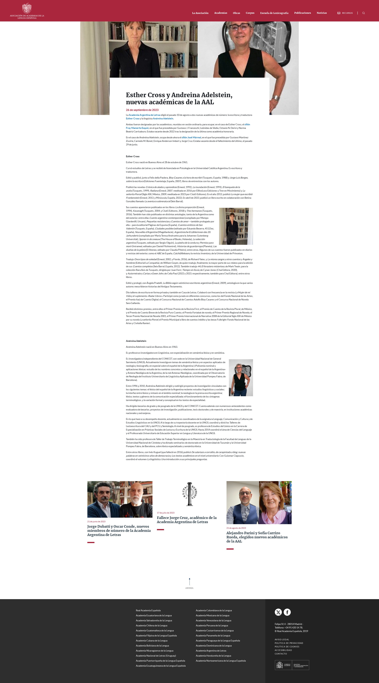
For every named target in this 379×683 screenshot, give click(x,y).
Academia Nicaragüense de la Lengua (154, 650)
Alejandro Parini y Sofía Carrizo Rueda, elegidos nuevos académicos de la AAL (257, 537)
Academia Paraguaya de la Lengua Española (218, 640)
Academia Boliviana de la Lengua (152, 645)
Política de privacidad (289, 643)
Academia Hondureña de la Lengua (213, 655)
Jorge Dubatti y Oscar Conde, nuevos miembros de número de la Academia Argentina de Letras (119, 531)
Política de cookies (287, 647)
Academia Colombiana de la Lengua (214, 610)
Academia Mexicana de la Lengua (212, 615)
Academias (220, 13)
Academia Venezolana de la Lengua (213, 620)
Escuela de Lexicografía (274, 13)
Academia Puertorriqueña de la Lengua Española (160, 660)
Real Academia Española (148, 610)
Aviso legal (282, 639)
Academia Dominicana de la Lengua (214, 645)
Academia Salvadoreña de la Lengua (154, 620)
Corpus (250, 13)
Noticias (322, 13)
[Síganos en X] (278, 612)
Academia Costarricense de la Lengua (215, 630)
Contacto (281, 654)
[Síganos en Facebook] (287, 612)
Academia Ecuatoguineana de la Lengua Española (161, 665)
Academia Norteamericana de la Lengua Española (221, 660)
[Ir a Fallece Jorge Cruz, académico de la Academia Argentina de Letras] (189, 494)
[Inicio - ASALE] (26, 10)
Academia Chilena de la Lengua (151, 625)
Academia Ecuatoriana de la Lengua (154, 615)
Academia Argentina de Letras (211, 650)
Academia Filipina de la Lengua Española (156, 635)
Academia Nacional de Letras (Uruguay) (156, 655)
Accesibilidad (283, 650)
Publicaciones (302, 13)
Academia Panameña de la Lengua (213, 635)
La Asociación (200, 13)
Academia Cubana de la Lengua (151, 640)
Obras (236, 13)
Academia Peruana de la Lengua (212, 625)
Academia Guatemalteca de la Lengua (155, 630)
